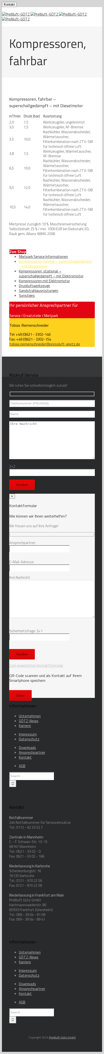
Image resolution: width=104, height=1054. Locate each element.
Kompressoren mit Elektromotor (44, 281)
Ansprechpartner (32, 752)
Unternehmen (30, 716)
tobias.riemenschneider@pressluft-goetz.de (44, 344)
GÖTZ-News (28, 721)
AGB (22, 766)
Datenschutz (29, 739)
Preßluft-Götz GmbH (62, 1037)
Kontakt (9, 4)
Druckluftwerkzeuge (34, 286)
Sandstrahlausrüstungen (38, 290)
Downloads (27, 747)
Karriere (25, 726)
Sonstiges (27, 295)
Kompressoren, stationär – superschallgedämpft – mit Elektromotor (51, 273)
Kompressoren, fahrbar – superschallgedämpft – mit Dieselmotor (55, 264)
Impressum (28, 734)
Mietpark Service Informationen (43, 256)
